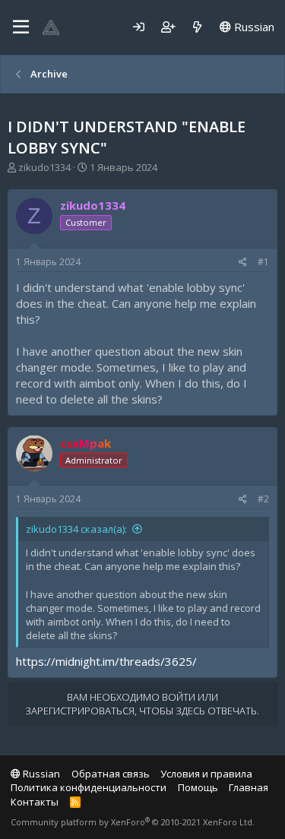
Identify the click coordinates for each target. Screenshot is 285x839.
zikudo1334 (44, 167)
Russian (252, 26)
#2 (263, 498)
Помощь (198, 787)
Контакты (35, 802)
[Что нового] (197, 27)
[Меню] (21, 27)
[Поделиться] (242, 262)
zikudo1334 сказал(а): (76, 529)
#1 (263, 261)
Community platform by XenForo (133, 822)
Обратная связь (110, 773)
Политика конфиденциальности (88, 787)
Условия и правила (206, 773)
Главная (248, 787)
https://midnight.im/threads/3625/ (106, 661)
